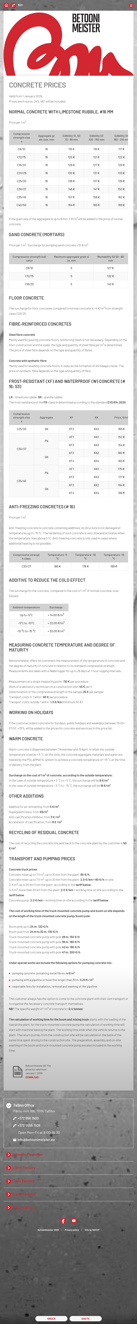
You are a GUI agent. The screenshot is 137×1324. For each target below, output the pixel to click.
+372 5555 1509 (28, 1125)
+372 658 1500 (28, 1118)
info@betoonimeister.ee (36, 1139)
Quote (86, 1318)
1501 (20, 5)
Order (51, 1318)
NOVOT (96, 1230)
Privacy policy (72, 1230)
